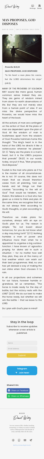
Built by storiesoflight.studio (22, 445)
